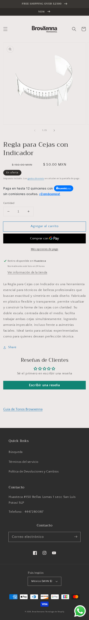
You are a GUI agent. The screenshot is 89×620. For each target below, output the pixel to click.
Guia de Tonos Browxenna (23, 409)
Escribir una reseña (44, 385)
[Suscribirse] (75, 537)
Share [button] (12, 347)
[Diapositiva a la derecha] (54, 130)
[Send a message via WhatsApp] (80, 611)
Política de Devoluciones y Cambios (34, 471)
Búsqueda (16, 452)
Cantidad (8, 203)
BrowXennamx (38, 612)
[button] (5, 29)
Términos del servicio (23, 462)
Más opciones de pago (44, 249)
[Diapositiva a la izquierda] (35, 130)
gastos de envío (36, 178)
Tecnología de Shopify (54, 612)
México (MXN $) (41, 581)
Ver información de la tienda (27, 272)
